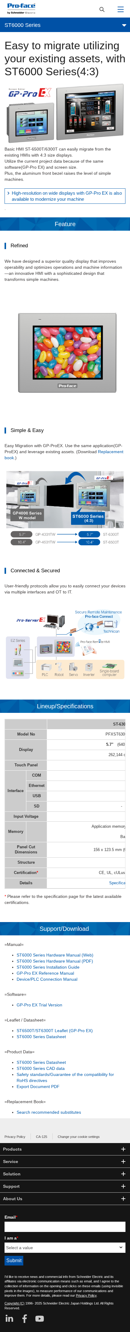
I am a (11, 1238)
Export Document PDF (38, 1086)
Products (12, 1149)
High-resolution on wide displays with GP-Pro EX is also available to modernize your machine (67, 196)
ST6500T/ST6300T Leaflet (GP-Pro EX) (55, 1030)
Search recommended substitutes (49, 1112)
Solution (12, 1173)
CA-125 (41, 1137)
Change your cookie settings (79, 1137)
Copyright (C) (14, 1303)
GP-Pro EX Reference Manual (45, 973)
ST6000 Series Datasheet (41, 1036)
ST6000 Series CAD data (41, 1068)
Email (11, 1217)
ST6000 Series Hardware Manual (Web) (55, 955)
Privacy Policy (15, 1137)
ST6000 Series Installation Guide (48, 967)
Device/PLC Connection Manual (47, 979)
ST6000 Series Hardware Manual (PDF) (55, 961)
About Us (12, 1198)
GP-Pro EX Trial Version (39, 1004)
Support (11, 1186)
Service (10, 1161)
